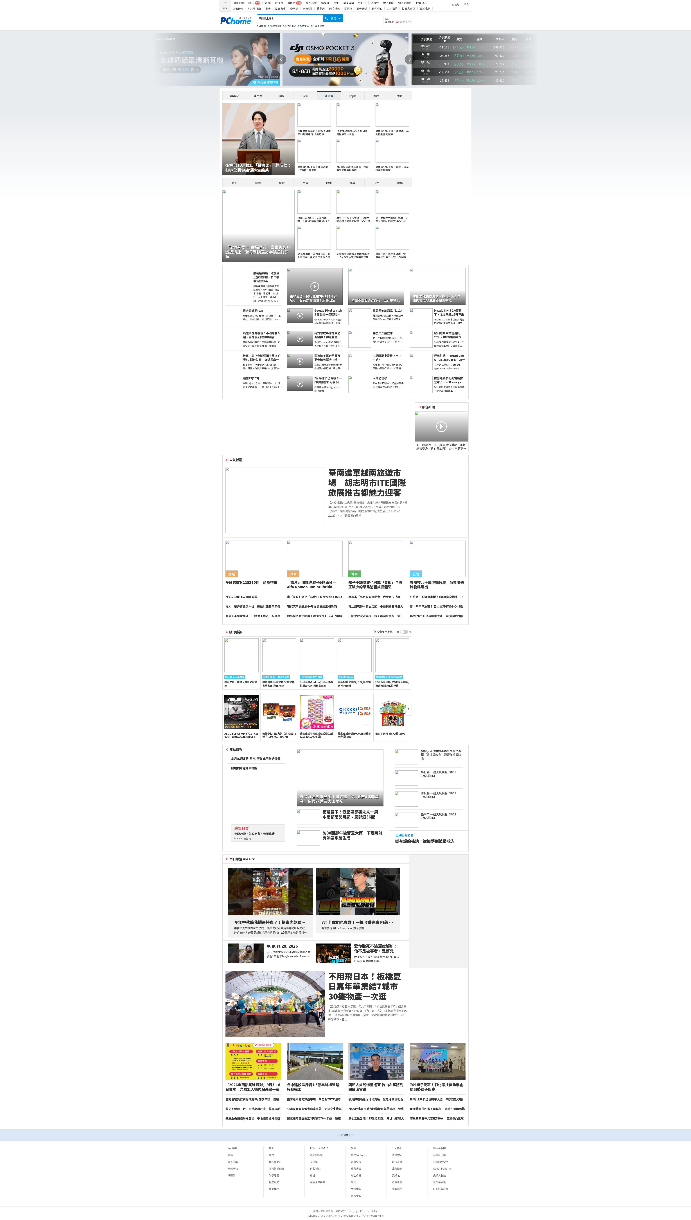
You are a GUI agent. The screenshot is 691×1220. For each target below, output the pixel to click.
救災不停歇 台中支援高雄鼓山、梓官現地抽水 (252, 1109)
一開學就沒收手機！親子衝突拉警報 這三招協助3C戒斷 (375, 616)
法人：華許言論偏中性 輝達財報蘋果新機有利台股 (252, 606)
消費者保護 (439, 1155)
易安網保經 (316, 1155)
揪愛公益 (421, 3)
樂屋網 (294, 8)
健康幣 (329, 96)
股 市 (251, 3)
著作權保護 (439, 1182)
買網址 (348, 8)
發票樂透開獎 (276, 1168)
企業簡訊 (397, 1168)
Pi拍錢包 (334, 8)
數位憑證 (361, 8)
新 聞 (268, 3)
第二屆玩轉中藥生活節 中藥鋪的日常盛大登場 (375, 606)
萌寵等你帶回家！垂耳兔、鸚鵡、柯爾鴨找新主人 (437, 1109)
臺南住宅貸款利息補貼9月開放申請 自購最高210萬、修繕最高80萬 (252, 1099)
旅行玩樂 (311, 3)
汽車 (305, 183)
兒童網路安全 (440, 1162)
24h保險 (307, 8)
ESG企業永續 (440, 1189)
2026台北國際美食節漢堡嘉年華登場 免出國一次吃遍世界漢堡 (376, 1109)
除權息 (279, 3)
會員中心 (356, 1189)
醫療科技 (356, 1162)
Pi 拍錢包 (315, 1168)
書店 (268, 8)
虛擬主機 (397, 1182)
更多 (225, 8)
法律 (376, 183)
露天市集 (280, 8)
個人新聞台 (405, 3)
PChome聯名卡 (319, 1148)
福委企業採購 (317, 1182)
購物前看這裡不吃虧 (244, 768)
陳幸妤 (258, 96)
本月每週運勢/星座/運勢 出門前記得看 (255, 758)
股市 (271, 1155)
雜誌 (353, 1182)
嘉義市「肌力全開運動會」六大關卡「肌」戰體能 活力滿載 (375, 597)
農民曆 (291, 3)
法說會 (375, 3)
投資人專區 (408, 8)
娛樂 (352, 183)
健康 (329, 183)
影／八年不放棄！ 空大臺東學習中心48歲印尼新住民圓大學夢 (436, 606)
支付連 (314, 1162)
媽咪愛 (231, 1175)
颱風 (282, 96)
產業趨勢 (356, 1168)
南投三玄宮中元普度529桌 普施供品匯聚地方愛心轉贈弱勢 (437, 1118)
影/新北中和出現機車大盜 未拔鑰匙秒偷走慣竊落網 (436, 616)
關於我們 (425, 8)
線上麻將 (388, 3)
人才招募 (392, 8)
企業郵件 (397, 1189)
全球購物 (233, 1168)
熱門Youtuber (359, 1155)
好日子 (362, 3)
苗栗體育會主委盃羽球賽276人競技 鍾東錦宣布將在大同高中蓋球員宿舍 (314, 1118)
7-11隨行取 (254, 8)
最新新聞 (238, 3)
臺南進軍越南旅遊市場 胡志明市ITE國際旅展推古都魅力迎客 (367, 482)
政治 (234, 183)
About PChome (442, 1168)
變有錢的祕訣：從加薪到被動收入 (425, 840)
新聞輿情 (274, 1189)
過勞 (305, 96)
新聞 (271, 1148)
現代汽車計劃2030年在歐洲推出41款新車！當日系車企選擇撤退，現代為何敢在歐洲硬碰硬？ (314, 606)
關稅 (376, 96)
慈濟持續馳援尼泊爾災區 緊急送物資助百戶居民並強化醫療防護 (375, 1099)
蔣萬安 (234, 96)
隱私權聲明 (439, 1148)
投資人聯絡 (439, 1175)
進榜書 (325, 3)
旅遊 (282, 183)
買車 (336, 3)
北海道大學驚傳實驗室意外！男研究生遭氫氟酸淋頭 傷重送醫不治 (314, 1109)
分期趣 (321, 8)
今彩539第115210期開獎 (241, 597)
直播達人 (397, 1155)
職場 (400, 183)
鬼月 (400, 96)
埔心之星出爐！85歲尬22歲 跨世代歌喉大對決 (376, 1118)
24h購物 (238, 8)
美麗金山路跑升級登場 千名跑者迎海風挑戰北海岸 (252, 1118)
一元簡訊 (397, 1148)
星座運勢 (348, 3)
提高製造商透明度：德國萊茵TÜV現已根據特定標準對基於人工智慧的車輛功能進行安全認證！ (314, 616)
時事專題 (274, 1175)
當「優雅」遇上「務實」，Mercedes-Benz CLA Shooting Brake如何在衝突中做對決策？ (314, 597)
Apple (352, 96)
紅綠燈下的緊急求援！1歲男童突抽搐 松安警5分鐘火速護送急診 (436, 597)
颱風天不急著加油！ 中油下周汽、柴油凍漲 (252, 616)
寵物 (258, 183)
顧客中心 (377, 8)
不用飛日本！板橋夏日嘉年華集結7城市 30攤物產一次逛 (367, 986)
